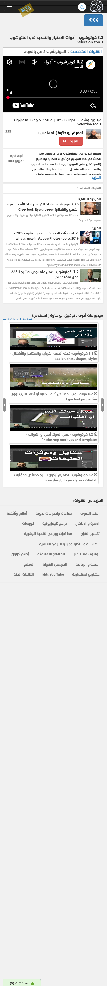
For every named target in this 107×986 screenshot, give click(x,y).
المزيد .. (72, 141)
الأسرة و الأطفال (87, 524)
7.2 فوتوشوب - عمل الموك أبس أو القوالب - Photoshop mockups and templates (61, 437)
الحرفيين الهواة (55, 564)
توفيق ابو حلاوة (70, 133)
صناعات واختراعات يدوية (54, 513)
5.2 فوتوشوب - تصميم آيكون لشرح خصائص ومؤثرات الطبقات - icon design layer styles (55, 477)
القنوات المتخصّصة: (88, 188)
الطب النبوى (90, 513)
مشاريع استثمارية (86, 575)
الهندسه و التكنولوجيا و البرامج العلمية (69, 544)
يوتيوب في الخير (86, 554)
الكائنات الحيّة (24, 575)
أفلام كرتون (20, 554)
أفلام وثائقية (17, 513)
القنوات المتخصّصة (86, 51)
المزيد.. (95, 178)
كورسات (28, 524)
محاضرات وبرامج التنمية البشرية (48, 534)
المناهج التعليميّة (51, 554)
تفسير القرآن (90, 534)
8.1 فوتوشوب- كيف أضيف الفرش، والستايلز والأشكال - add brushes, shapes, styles (53, 356)
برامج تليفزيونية (54, 524)
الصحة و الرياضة (88, 564)
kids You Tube (53, 575)
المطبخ (29, 564)
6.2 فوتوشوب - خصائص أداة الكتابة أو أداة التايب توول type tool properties (54, 396)
